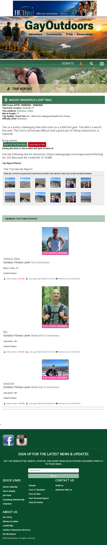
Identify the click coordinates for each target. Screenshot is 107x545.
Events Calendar (10, 486)
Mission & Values (10, 521)
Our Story (7, 517)
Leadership (8, 525)
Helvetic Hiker (25, 110)
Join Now (7, 495)
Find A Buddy (9, 491)
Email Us (59, 485)
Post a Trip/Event (37, 489)
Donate (32, 485)
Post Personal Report (39, 498)
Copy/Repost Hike (37, 144)
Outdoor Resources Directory (16, 529)
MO (5, 331)
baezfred (8, 383)
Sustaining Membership (14, 499)
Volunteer (7, 503)
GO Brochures (9, 534)
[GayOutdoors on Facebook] (8, 441)
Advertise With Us (63, 489)
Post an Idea (34, 493)
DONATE (68, 63)
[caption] (10, 188)
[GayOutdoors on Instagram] (21, 441)
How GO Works (36, 502)
